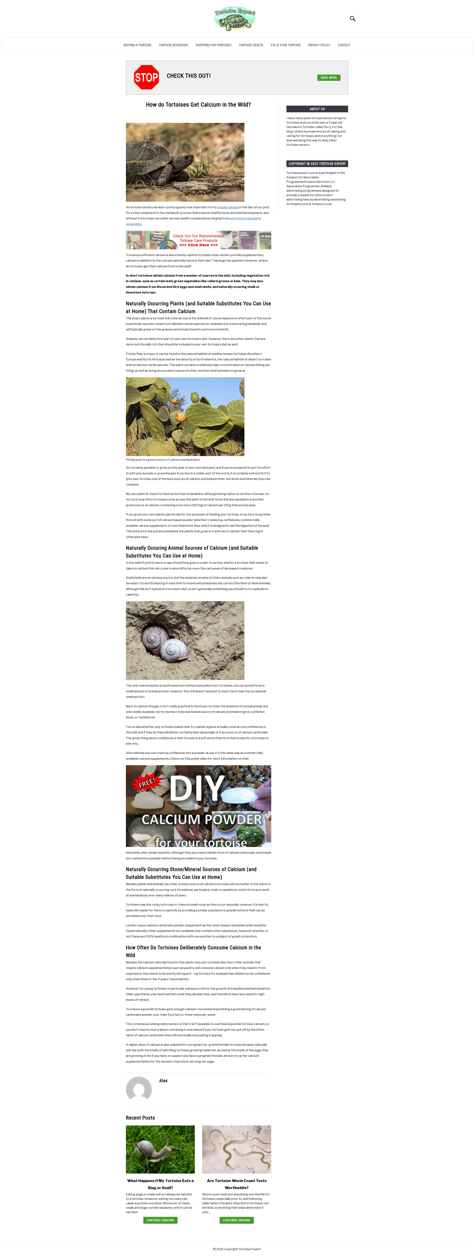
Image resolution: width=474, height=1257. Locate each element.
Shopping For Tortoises (213, 45)
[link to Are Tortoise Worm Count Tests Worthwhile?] (236, 1149)
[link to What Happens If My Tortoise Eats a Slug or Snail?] (160, 1149)
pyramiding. (134, 224)
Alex (163, 1080)
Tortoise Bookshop (173, 45)
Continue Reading (160, 1220)
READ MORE (329, 77)
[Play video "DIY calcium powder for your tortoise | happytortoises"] (198, 806)
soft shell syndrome (243, 218)
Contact (344, 45)
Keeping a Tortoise (137, 45)
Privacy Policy (319, 45)
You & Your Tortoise (286, 45)
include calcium (227, 207)
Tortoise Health (251, 45)
